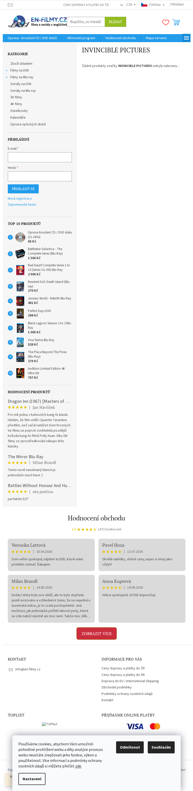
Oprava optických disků (28, 124)
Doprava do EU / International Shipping (130, 681)
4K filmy (16, 104)
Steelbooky (19, 110)
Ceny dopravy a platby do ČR (86, 5)
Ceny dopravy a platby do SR (123, 674)
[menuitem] (32, 38)
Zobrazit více (97, 633)
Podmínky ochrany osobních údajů (127, 693)
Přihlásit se (23, 188)
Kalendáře (18, 117)
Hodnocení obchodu (96, 518)
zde (78, 766)
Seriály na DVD (20, 84)
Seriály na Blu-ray (23, 90)
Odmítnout (130, 747)
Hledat (115, 21)
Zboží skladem (21, 63)
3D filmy (16, 97)
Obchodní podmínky (117, 687)
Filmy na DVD (19, 70)
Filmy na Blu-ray (21, 77)
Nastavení (32, 779)
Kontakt (107, 700)
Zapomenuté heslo (22, 204)
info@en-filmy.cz (27, 669)
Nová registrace (20, 198)
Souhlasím (161, 747)
